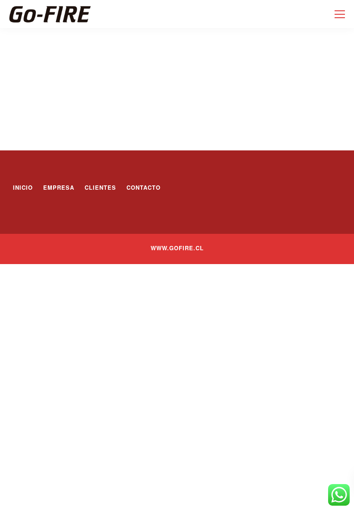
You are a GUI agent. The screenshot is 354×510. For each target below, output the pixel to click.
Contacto (143, 187)
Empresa (58, 187)
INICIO (23, 187)
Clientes (100, 187)
